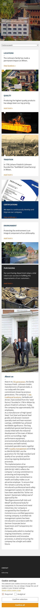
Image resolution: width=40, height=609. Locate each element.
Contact (5, 568)
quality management (18, 449)
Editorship (5, 573)
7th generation (19, 382)
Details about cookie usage (11, 590)
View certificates (10, 217)
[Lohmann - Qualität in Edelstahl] (27, 4)
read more (8, 108)
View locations (9, 66)
